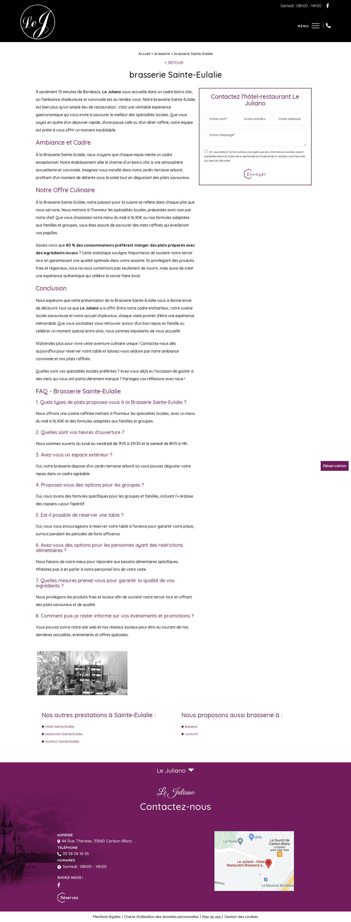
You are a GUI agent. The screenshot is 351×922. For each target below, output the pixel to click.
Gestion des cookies (241, 916)
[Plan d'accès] (254, 861)
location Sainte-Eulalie (62, 741)
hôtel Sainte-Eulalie (59, 726)
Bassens (191, 726)
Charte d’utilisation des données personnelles (161, 916)
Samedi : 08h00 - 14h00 (84, 866)
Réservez (69, 897)
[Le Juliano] (37, 38)
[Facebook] (327, 5)
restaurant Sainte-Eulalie (63, 734)
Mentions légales (107, 916)
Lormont (191, 734)
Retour (175, 63)
